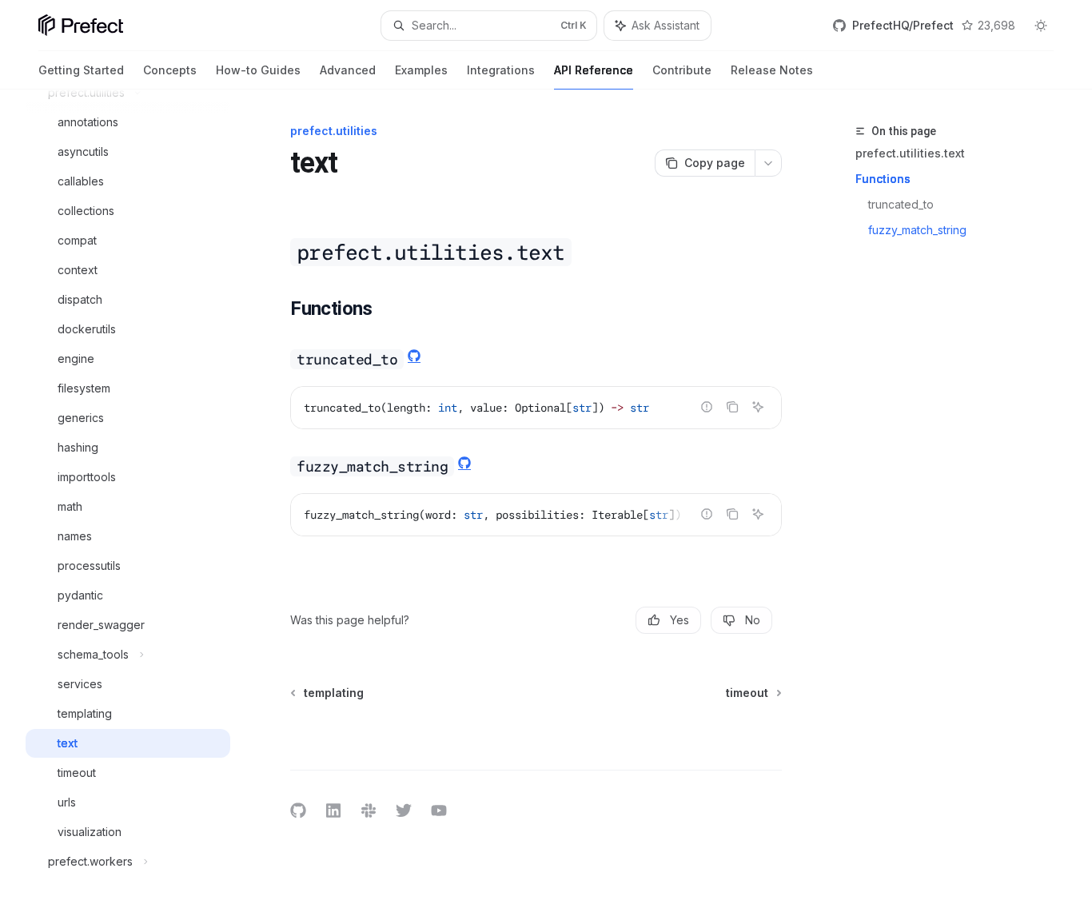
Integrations (501, 70)
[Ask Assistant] (757, 406)
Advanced (348, 70)
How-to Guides (258, 70)
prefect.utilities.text (910, 153)
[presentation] (141, 499)
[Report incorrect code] (706, 406)
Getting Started (81, 70)
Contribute (681, 70)
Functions (883, 178)
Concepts (170, 70)
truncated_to (902, 204)
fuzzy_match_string (919, 230)
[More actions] (768, 163)
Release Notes (772, 70)
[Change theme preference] (1041, 25)
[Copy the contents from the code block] (732, 406)
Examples (421, 70)
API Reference (593, 70)
